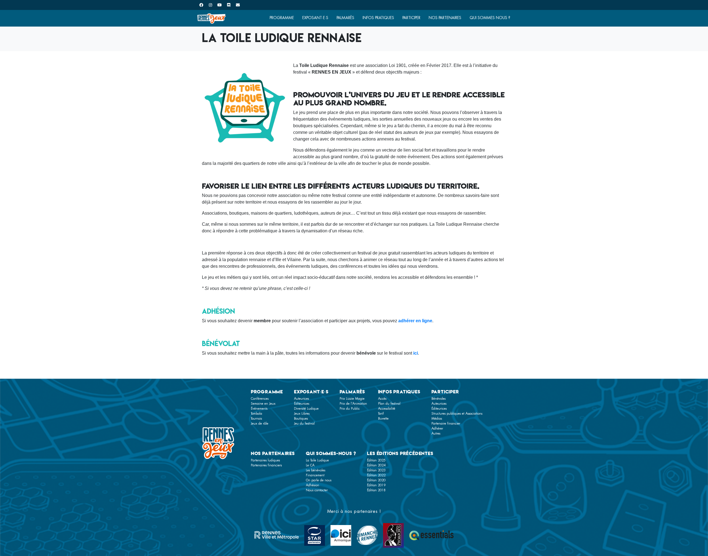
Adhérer (437, 428)
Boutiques (301, 418)
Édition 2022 (376, 475)
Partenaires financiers (266, 465)
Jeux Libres (301, 413)
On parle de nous (318, 480)
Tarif (381, 413)
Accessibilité (386, 408)
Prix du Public (350, 408)
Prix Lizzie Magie (352, 398)
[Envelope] (238, 5)
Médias (436, 418)
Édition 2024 (376, 465)
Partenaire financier (445, 423)
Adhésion (312, 485)
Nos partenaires (445, 17)
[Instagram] (210, 5)
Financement (315, 475)
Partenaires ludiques (265, 460)
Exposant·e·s (315, 17)
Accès (382, 398)
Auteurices (301, 398)
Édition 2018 (376, 490)
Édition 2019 (376, 485)
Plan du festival (389, 403)
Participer (411, 17)
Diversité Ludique (306, 408)
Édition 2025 (376, 460)
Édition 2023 (376, 470)
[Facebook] (201, 5)
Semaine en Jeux (263, 403)
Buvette (383, 418)
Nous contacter (317, 490)
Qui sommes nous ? (490, 17)
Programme (282, 17)
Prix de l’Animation (353, 403)
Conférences (260, 398)
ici (415, 353)
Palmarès (345, 17)
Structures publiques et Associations (456, 413)
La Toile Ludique (317, 460)
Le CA (310, 465)
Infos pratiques (378, 17)
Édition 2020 (376, 480)
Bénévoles (438, 398)
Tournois (256, 418)
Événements (259, 408)
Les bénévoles (315, 470)
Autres (435, 433)
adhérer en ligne (415, 320)
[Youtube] (219, 5)
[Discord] (229, 5)
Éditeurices (301, 403)
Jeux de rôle (259, 423)
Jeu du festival (304, 423)
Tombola (256, 413)
